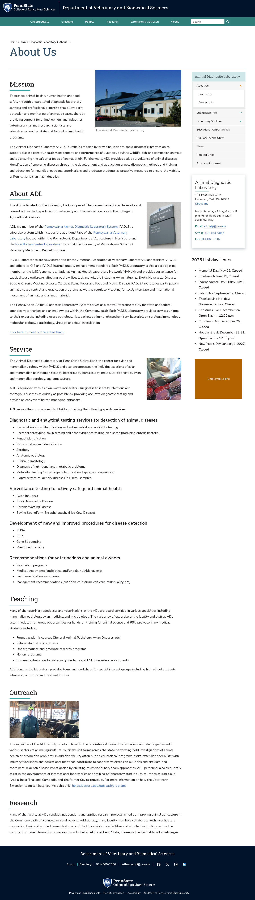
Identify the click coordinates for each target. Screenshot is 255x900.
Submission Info (207, 113)
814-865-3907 (211, 239)
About (71, 864)
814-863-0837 (214, 233)
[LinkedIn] (184, 864)
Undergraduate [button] (39, 22)
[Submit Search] (227, 21)
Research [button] (112, 22)
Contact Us (206, 102)
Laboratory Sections (209, 121)
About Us (203, 86)
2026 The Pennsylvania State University (166, 893)
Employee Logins (219, 379)
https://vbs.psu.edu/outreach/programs (99, 786)
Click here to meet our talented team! (37, 332)
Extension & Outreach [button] (145, 22)
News (200, 146)
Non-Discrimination (114, 893)
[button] (240, 86)
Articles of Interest (209, 163)
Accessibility (134, 893)
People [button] (89, 22)
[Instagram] (176, 864)
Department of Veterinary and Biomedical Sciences (115, 8)
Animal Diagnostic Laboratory (38, 42)
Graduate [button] (67, 22)
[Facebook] (159, 864)
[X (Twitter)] (167, 864)
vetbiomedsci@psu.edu (135, 865)
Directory (85, 864)
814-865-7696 (106, 865)
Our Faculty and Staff (210, 138)
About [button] (175, 22)
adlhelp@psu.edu (215, 226)
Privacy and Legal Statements (84, 893)
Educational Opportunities (213, 130)
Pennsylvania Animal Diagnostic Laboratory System (81, 227)
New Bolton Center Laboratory (37, 244)
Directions (205, 94)
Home (13, 42)
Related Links (205, 155)
